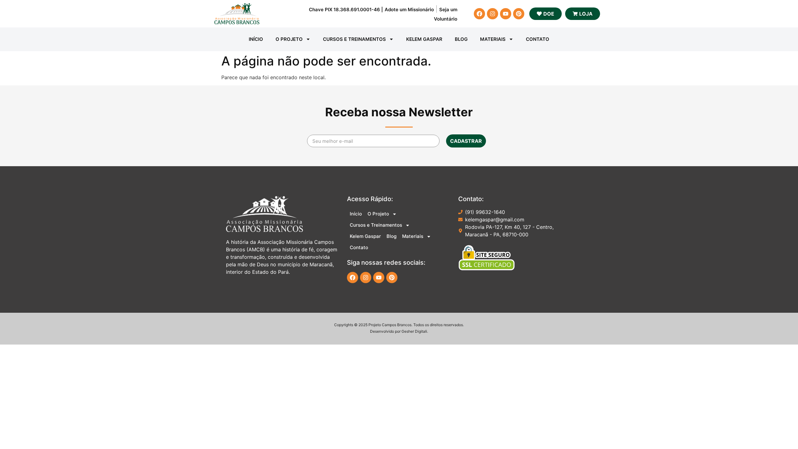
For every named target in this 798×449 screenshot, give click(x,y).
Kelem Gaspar (424, 39)
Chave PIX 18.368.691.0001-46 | (346, 9)
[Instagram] (492, 13)
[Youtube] (505, 13)
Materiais (493, 39)
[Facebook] (479, 13)
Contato (537, 39)
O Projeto (289, 39)
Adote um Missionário (409, 9)
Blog (461, 39)
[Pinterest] (518, 13)
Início (256, 39)
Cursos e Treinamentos (354, 39)
